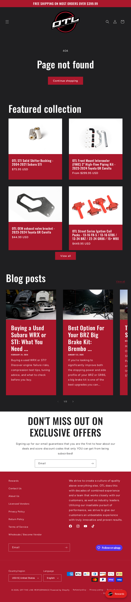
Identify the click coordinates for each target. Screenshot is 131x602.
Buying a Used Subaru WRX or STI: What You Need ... (28, 338)
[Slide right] (73, 401)
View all (65, 255)
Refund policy (79, 590)
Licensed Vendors (19, 503)
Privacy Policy (17, 511)
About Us (14, 496)
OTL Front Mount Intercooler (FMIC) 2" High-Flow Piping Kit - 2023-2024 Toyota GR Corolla (94, 164)
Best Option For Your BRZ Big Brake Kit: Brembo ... (86, 338)
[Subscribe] (92, 463)
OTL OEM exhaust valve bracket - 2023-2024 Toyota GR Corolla (33, 230)
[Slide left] (58, 401)
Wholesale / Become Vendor (25, 534)
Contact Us (15, 488)
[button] (7, 22)
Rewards (14, 480)
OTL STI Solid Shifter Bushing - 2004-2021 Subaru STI (32, 162)
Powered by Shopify (60, 590)
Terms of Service (18, 526)
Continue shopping (65, 80)
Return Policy (16, 519)
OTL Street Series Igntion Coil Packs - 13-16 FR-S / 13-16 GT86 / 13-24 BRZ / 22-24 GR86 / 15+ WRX (95, 235)
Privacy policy (96, 590)
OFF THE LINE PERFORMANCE (35, 590)
